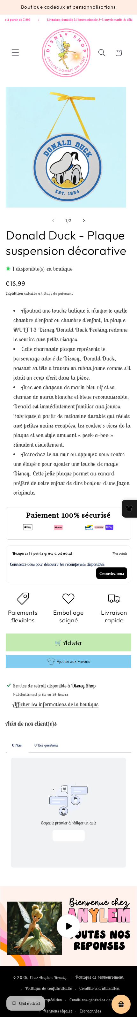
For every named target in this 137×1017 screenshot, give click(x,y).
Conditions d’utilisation (99, 988)
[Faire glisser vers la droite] (84, 220)
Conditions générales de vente (94, 1000)
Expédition (14, 293)
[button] (15, 52)
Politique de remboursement (100, 977)
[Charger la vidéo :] (68, 926)
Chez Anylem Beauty (48, 977)
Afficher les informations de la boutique (55, 704)
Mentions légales (57, 1011)
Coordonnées (90, 1011)
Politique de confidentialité (48, 988)
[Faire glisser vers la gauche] (53, 220)
